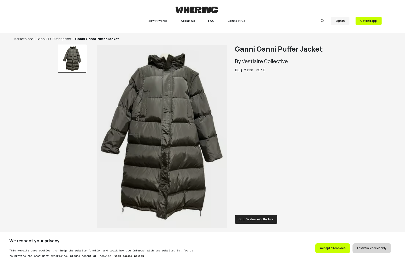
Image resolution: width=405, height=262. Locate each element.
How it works (158, 21)
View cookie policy (128, 256)
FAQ (211, 21)
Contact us (236, 21)
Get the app (368, 21)
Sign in (340, 21)
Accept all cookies (332, 248)
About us (188, 21)
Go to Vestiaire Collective (256, 219)
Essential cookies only (371, 248)
